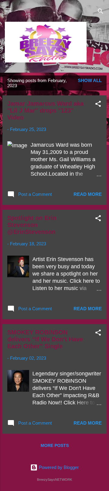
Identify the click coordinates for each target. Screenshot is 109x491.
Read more (88, 194)
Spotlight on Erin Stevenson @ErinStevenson (31, 225)
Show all (90, 80)
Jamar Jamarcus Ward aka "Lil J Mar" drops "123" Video (45, 110)
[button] (98, 105)
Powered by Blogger (58, 467)
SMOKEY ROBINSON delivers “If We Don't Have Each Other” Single (45, 339)
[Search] (100, 12)
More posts (55, 445)
